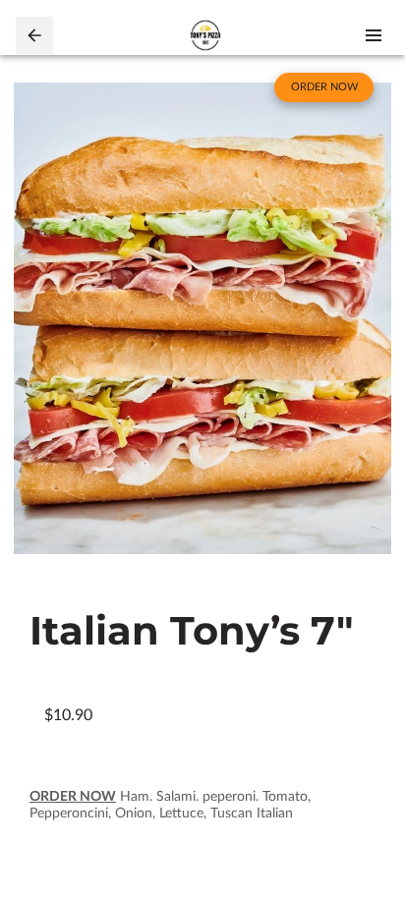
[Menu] (373, 35)
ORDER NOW (72, 797)
